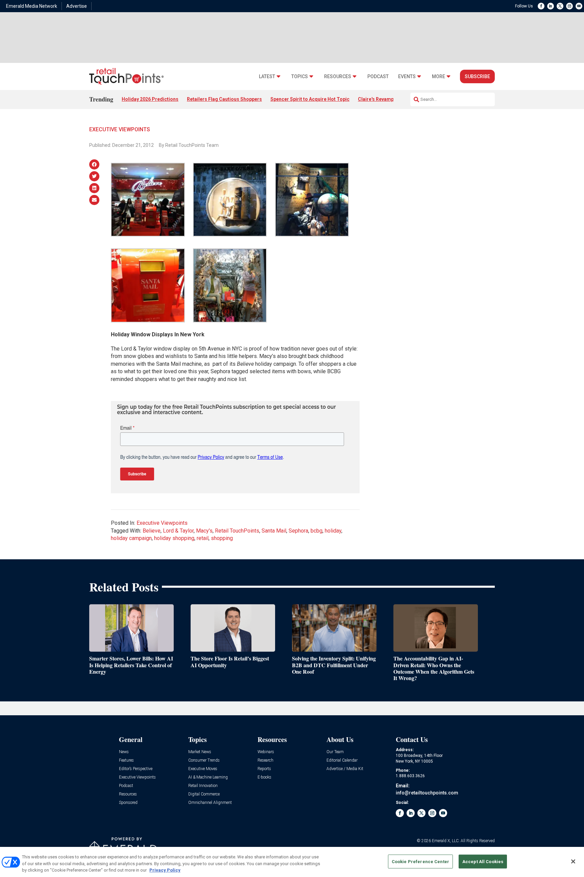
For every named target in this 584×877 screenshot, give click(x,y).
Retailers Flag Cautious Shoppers (224, 99)
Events (407, 76)
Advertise (76, 6)
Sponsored (128, 803)
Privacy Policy (164, 870)
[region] (292, 862)
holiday (333, 530)
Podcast (378, 76)
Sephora (298, 530)
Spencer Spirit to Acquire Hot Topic (309, 99)
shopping (222, 538)
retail (203, 538)
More (438, 76)
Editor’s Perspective (135, 769)
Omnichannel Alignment (210, 803)
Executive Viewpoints (119, 129)
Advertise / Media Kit (344, 769)
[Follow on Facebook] (541, 6)
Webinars (266, 752)
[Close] (573, 861)
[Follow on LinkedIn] (550, 6)
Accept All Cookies (482, 861)
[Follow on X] (560, 6)
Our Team (335, 752)
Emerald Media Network (31, 6)
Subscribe (477, 76)
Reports (264, 769)
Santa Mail (274, 530)
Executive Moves (202, 769)
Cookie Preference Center (420, 861)
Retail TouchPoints (237, 530)
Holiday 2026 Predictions (150, 99)
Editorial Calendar (342, 760)
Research (265, 760)
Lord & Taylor (178, 530)
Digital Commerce (204, 794)
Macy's (204, 530)
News (124, 752)
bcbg (316, 530)
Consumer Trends (204, 760)
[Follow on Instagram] (569, 6)
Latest (267, 76)
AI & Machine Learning (208, 777)
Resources (337, 76)
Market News (199, 752)
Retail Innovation (203, 786)
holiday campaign (131, 538)
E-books (264, 777)
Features (126, 760)
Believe (152, 530)
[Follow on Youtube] (579, 6)
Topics (299, 76)
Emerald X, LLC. (446, 840)
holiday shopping (174, 538)
